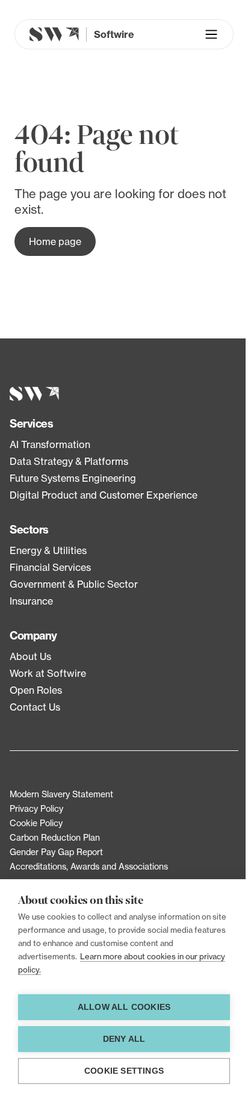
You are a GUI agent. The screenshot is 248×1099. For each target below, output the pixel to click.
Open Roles (36, 690)
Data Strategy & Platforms (69, 461)
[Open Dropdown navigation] (211, 34)
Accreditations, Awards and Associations (89, 866)
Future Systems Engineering (73, 478)
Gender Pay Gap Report (56, 852)
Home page (55, 241)
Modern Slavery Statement (61, 794)
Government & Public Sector (74, 584)
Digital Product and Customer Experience (103, 495)
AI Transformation (50, 444)
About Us (30, 656)
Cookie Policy (36, 823)
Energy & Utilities (48, 550)
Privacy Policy (36, 808)
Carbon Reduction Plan (55, 837)
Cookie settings (124, 1071)
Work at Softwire (48, 673)
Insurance (31, 601)
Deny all (124, 1039)
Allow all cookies (124, 1007)
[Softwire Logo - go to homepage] (124, 394)
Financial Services (50, 567)
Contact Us (35, 707)
